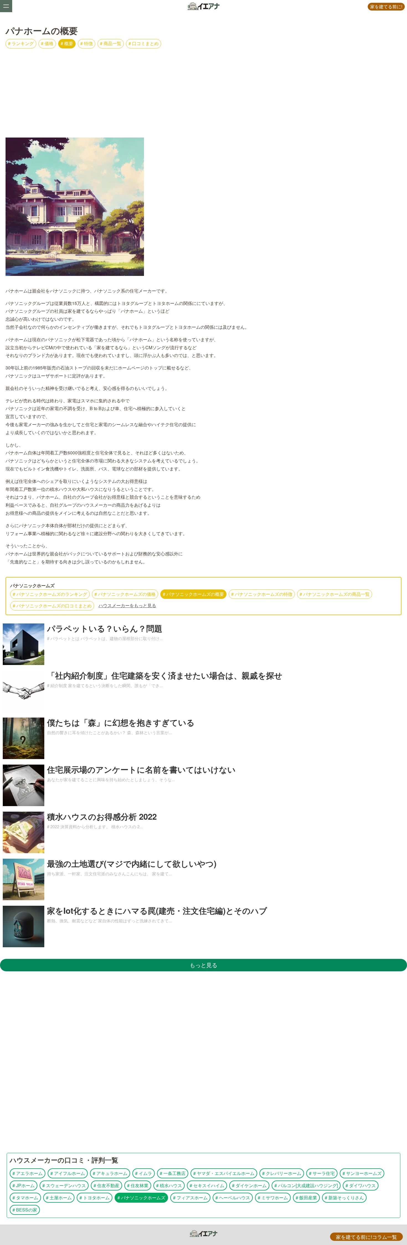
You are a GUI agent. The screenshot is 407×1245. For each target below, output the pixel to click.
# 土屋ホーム (59, 1197)
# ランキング (21, 43)
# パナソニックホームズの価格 (125, 594)
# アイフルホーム (67, 1173)
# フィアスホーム (190, 1197)
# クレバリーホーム (281, 1173)
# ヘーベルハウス (232, 1197)
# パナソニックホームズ (141, 1197)
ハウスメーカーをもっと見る (127, 605)
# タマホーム (25, 1197)
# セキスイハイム (207, 1185)
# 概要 (67, 43)
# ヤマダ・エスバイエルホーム (223, 1173)
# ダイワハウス (361, 1185)
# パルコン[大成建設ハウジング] (306, 1185)
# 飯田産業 (306, 1197)
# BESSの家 (24, 1210)
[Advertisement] (203, 90)
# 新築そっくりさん (344, 1197)
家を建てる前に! (386, 6)
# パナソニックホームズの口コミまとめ (52, 605)
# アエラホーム (27, 1173)
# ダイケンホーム (249, 1185)
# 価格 (47, 43)
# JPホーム (23, 1185)
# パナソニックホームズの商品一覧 (335, 594)
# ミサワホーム (273, 1197)
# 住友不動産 (106, 1185)
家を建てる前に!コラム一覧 (366, 1236)
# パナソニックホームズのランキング (50, 594)
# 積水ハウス (169, 1185)
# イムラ (143, 1173)
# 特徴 (86, 43)
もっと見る (203, 965)
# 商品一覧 (110, 43)
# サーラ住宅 (322, 1173)
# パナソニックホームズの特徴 (261, 594)
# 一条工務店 (173, 1173)
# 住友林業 (137, 1185)
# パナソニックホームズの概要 (193, 594)
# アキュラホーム (110, 1173)
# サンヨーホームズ (362, 1173)
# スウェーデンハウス (64, 1185)
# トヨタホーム (94, 1197)
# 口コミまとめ (143, 43)
